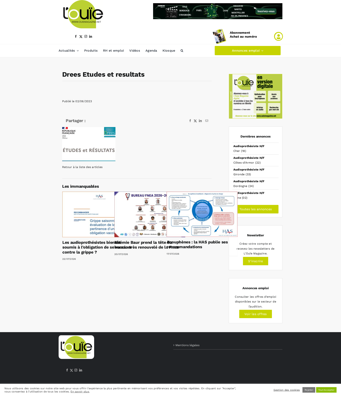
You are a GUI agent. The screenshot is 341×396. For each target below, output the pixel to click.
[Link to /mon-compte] (278, 36)
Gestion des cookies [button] (287, 390)
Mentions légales (187, 345)
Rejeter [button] (309, 390)
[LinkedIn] (80, 370)
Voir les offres (255, 314)
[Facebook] (67, 370)
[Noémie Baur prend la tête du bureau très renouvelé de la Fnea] (149, 214)
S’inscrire (255, 261)
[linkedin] (90, 36)
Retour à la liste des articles (82, 167)
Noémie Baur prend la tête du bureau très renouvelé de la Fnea (146, 245)
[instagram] (85, 36)
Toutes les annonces (255, 209)
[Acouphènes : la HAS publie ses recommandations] (202, 214)
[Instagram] (75, 370)
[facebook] (75, 36)
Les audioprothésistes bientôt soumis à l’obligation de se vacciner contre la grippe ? (97, 247)
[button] (182, 50)
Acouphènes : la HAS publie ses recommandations (197, 244)
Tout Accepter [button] (326, 390)
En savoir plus (80, 391)
